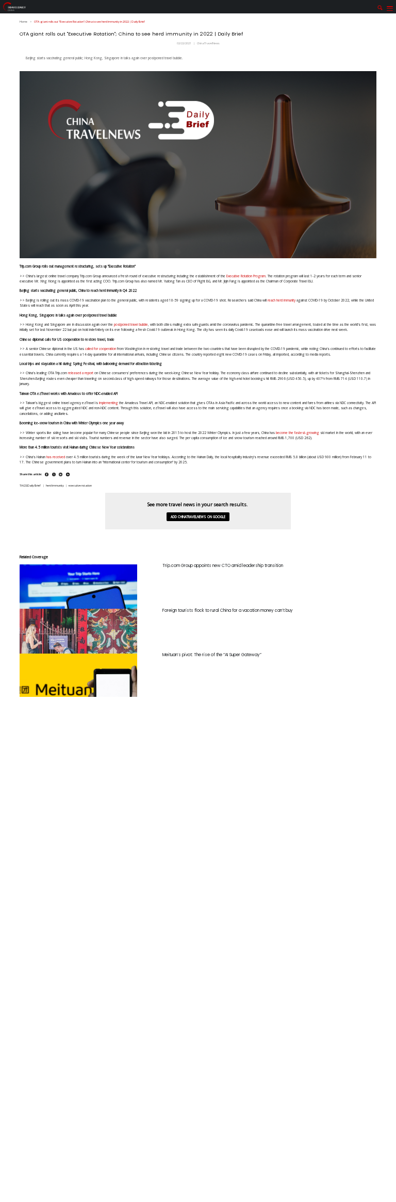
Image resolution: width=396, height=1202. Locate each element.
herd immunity (55, 485)
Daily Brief (34, 485)
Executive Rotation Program (246, 276)
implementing (108, 402)
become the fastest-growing (297, 432)
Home (23, 22)
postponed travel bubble (131, 324)
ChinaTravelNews (208, 43)
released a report (80, 373)
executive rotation (80, 485)
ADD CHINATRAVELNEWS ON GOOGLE (198, 516)
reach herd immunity (281, 300)
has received (55, 457)
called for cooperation (100, 348)
